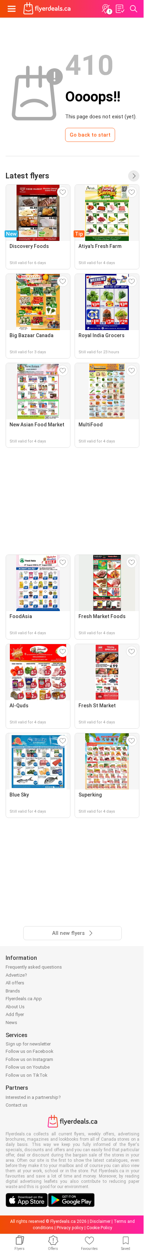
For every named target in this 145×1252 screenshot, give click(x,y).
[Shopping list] (119, 8)
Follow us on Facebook (29, 1051)
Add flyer (15, 1014)
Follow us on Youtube (28, 1067)
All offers (15, 982)
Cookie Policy (99, 1227)
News (11, 1022)
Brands (13, 991)
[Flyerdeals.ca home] (47, 8)
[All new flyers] (133, 176)
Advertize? (16, 975)
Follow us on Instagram (29, 1059)
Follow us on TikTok (27, 1075)
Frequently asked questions (34, 967)
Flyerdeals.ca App (24, 998)
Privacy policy (70, 1227)
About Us (15, 1006)
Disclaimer (100, 1221)
